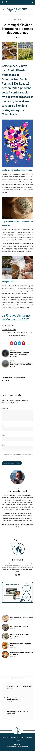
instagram (2, 2)
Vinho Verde (26, 243)
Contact (22, 738)
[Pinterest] (23, 343)
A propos (5, 738)
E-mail (3, 435)
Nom (3, 426)
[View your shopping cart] (32, 2)
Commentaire (5, 408)
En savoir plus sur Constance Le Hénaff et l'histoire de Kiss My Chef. (17, 525)
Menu (32, 9)
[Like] (11, 343)
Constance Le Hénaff (18, 491)
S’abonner (17, 740)
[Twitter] (19, 343)
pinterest (6, 2)
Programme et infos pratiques (9, 329)
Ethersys (19, 744)
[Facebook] (15, 343)
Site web (3, 445)
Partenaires (29, 738)
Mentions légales (13, 738)
